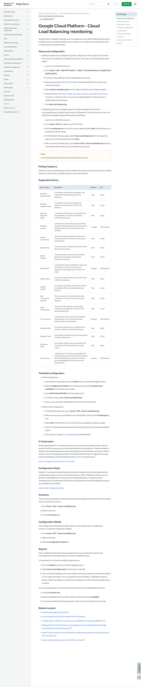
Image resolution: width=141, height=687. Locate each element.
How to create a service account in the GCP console (62, 640)
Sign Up (126, 4)
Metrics (6, 55)
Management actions (11, 20)
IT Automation (69, 435)
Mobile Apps (8, 87)
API (5, 104)
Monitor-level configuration (75, 421)
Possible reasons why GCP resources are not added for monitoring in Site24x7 (72, 621)
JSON (67, 82)
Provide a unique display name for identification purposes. (68, 78)
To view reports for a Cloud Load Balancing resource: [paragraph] (59, 560)
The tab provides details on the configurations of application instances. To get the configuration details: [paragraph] (71, 527)
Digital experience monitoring (10, 29)
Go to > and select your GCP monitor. (64, 124)
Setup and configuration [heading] (52, 51)
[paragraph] (75, 461)
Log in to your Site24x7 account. (57, 66)
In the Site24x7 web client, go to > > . (72, 411)
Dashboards (8, 71)
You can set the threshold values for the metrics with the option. (77, 428)
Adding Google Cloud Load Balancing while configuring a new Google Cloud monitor (76, 80)
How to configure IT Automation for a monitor (56, 461)
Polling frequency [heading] (48, 166)
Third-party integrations (12, 63)
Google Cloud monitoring (48, 13)
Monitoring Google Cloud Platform (55, 612)
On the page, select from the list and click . (76, 137)
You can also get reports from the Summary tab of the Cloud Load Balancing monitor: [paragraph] (72, 588)
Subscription (8, 83)
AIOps (6, 79)
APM (5, 39)
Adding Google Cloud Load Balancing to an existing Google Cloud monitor (76, 128)
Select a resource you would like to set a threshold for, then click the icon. (76, 417)
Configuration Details (124, 40)
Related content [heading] (47, 608)
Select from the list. (76, 90)
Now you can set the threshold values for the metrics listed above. (70, 402)
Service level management (13, 59)
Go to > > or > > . (78, 72)
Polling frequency (123, 21)
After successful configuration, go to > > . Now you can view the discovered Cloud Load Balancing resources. (78, 145)
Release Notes (9, 100)
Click (56, 104)
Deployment (8, 16)
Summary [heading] (44, 495)
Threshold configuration (125, 28)
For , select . (63, 398)
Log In (116, 4)
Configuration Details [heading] (50, 522)
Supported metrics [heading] (48, 180)
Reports (6, 75)
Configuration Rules (124, 34)
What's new (8, 108)
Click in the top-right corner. (64, 393)
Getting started (9, 12)
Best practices (9, 96)
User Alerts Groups (80, 94)
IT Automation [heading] (46, 441)
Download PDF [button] (48, 19)
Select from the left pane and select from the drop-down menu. (74, 387)
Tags (90, 94)
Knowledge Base (10, 112)
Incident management (12, 67)
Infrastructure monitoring (13, 34)
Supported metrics (123, 24)
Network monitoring (11, 43)
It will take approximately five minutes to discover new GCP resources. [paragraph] (64, 158)
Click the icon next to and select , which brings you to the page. (78, 130)
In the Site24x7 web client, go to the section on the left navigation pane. (75, 382)
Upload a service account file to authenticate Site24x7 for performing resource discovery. (76, 83)
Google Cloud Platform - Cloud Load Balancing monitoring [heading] (69, 28)
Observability (9, 51)
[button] (108, 4)
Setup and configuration (125, 18)
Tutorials (7, 91)
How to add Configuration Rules (51, 488)
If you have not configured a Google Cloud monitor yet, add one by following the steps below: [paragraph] (75, 60)
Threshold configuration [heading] (51, 373)
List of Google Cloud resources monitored (74, 13)
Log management (10, 47)
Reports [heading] (43, 549)
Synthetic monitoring (11, 24)
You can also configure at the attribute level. (68, 435)
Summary (120, 37)
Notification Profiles (64, 94)
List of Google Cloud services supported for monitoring (63, 617)
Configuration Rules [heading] (49, 468)
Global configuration (74, 389)
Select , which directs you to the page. (75, 423)
